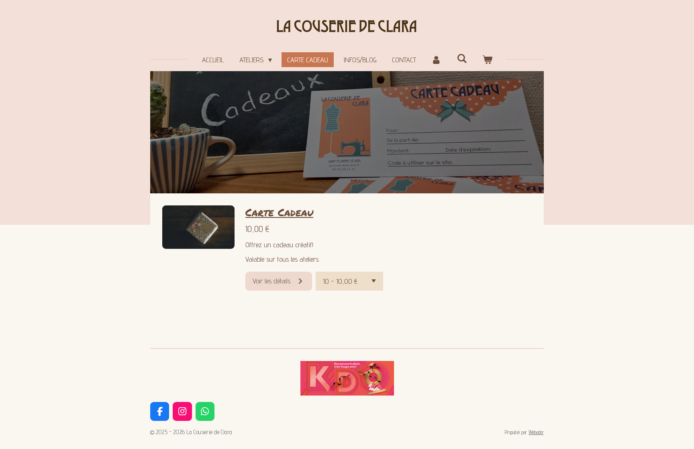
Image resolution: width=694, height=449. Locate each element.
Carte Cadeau (279, 212)
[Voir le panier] (487, 59)
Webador (536, 432)
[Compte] (436, 59)
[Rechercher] (461, 58)
